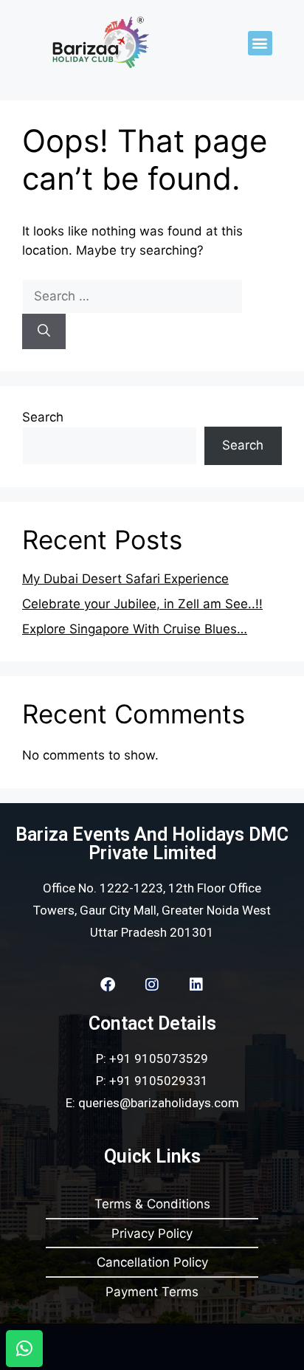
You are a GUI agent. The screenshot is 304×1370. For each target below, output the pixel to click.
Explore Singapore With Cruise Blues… (134, 629)
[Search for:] (132, 296)
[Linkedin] (196, 984)
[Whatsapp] (24, 1348)
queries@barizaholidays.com (158, 1102)
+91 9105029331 (158, 1080)
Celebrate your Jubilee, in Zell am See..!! (142, 603)
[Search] (44, 331)
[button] (260, 43)
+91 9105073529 (158, 1058)
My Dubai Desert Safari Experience (125, 578)
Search (42, 417)
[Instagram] (152, 984)
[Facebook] (107, 984)
